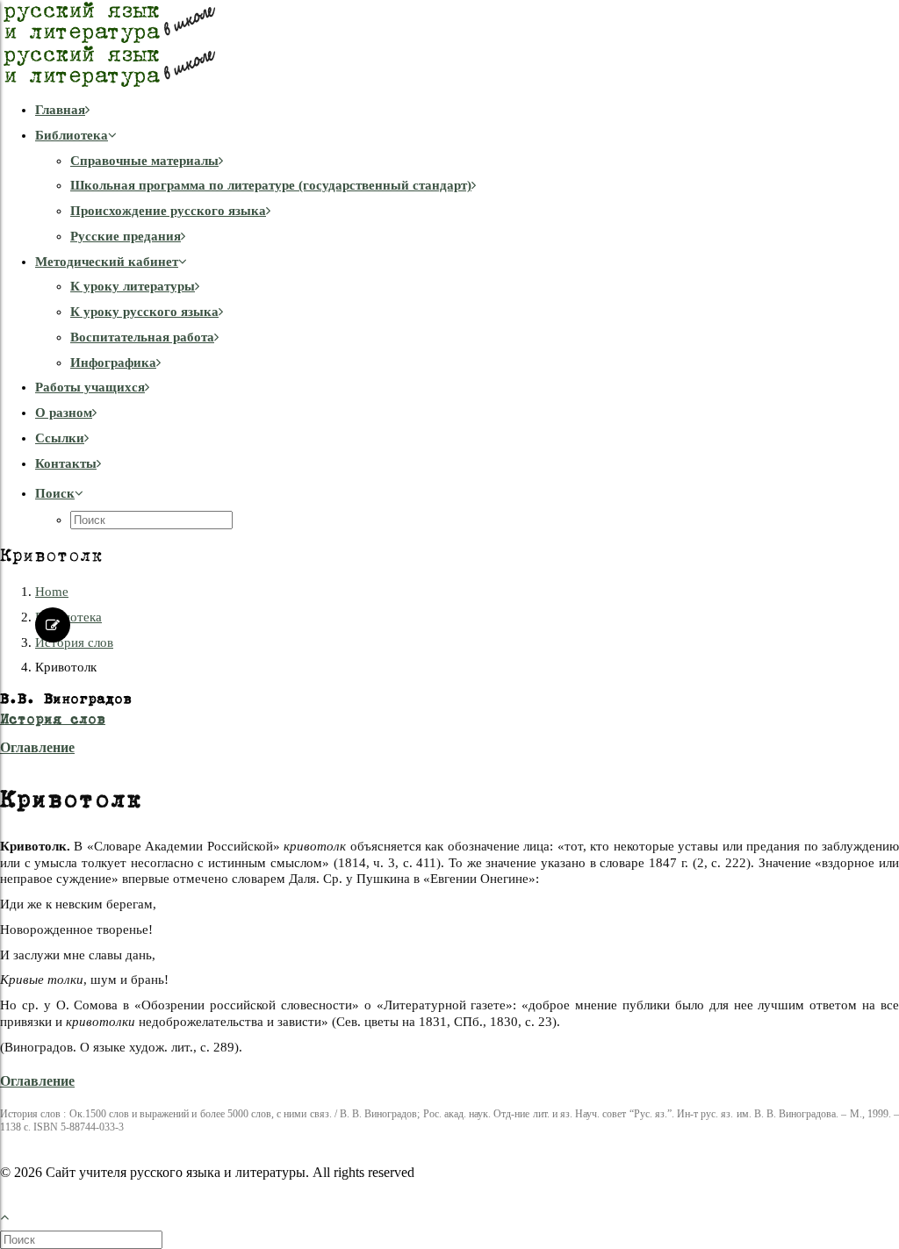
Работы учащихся (90, 387)
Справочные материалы (144, 161)
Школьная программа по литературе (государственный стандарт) (270, 185)
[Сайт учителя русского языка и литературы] (449, 44)
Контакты (66, 463)
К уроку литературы (132, 286)
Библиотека (71, 135)
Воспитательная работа (142, 337)
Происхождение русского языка (168, 211)
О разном (63, 413)
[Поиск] (83, 1239)
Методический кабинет (106, 262)
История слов (74, 642)
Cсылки (59, 438)
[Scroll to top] (14, 1215)
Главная (60, 110)
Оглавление (37, 747)
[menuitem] (467, 110)
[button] (59, 493)
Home (51, 592)
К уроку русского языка (144, 312)
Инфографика (113, 362)
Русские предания (125, 236)
